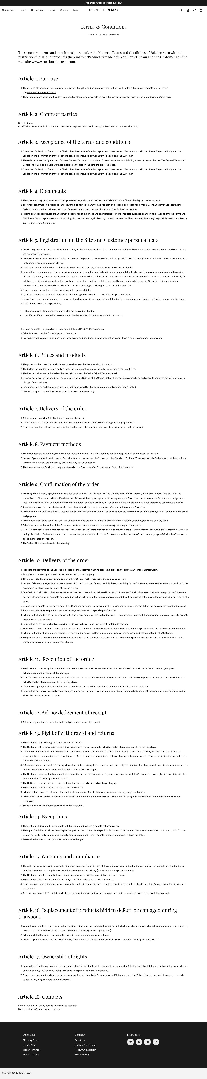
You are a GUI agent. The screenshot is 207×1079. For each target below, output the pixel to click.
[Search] (181, 10)
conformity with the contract (154, 893)
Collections (37, 10)
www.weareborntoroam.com (53, 61)
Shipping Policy (31, 1040)
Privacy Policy (82, 1054)
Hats (22, 10)
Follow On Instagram (85, 1049)
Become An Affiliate (85, 1045)
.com (130, 747)
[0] (201, 10)
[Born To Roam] (103, 10)
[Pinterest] (130, 1042)
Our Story (80, 1040)
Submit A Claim (31, 1054)
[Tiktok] (156, 1042)
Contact (64, 10)
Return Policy (30, 1045)
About (52, 10)
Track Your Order (31, 1049)
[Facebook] (139, 1042)
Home (91, 34)
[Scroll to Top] (201, 1063)
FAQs (75, 10)
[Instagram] (147, 1042)
